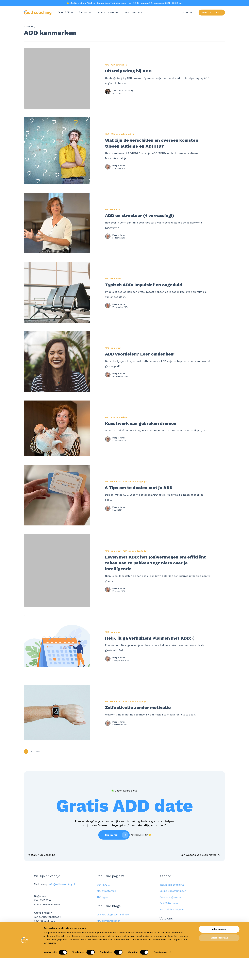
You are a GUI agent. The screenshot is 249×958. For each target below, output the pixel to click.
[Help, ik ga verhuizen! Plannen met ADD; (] (57, 645)
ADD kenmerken (119, 65)
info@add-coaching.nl (62, 884)
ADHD (131, 134)
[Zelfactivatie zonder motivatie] (57, 712)
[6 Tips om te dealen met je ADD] (57, 495)
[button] (124, 805)
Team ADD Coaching (122, 90)
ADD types (102, 897)
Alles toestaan (219, 929)
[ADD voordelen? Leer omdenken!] (57, 361)
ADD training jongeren (172, 909)
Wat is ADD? (103, 884)
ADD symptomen (106, 890)
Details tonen (160, 952)
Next (38, 752)
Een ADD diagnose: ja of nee (113, 914)
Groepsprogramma (171, 897)
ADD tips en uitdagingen (135, 481)
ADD (107, 65)
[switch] (90, 952)
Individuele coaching (172, 884)
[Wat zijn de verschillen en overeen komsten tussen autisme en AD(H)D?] (57, 150)
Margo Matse (118, 165)
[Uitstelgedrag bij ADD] (57, 78)
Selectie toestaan (219, 938)
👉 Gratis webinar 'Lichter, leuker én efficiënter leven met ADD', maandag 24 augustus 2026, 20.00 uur (124, 3)
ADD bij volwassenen (108, 920)
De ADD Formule (169, 903)
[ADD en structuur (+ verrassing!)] (57, 223)
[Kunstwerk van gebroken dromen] (57, 428)
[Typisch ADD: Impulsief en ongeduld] (57, 292)
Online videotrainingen (173, 890)
